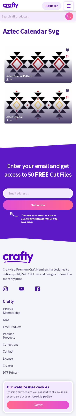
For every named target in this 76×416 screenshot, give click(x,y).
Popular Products (9, 335)
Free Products (12, 327)
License (8, 358)
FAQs (6, 320)
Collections (10, 344)
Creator (8, 365)
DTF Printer (11, 372)
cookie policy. (42, 396)
